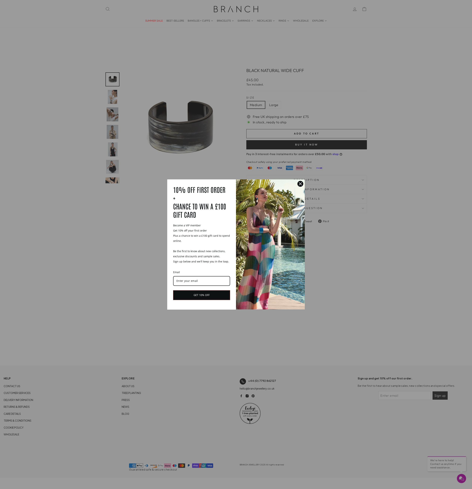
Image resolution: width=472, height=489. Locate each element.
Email (176, 272)
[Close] (300, 183)
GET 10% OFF (202, 295)
